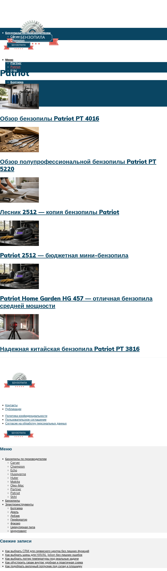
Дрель (14, 512)
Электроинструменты (20, 78)
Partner (15, 63)
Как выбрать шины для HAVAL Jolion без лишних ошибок (43, 555)
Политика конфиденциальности (26, 416)
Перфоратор (18, 519)
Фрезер (15, 523)
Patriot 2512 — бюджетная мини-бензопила (64, 255)
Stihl (13, 497)
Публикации (13, 409)
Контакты (11, 405)
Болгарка (16, 82)
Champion (17, 466)
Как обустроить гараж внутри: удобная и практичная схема (44, 562)
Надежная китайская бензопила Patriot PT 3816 (70, 348)
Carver (15, 36)
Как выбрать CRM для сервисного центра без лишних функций (47, 551)
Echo (13, 470)
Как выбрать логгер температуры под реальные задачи (42, 558)
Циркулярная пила (22, 527)
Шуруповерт (18, 531)
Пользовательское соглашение (25, 419)
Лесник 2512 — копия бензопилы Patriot (59, 212)
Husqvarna (18, 474)
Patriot (15, 67)
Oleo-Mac (17, 59)
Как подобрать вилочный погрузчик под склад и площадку (43, 566)
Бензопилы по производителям (27, 33)
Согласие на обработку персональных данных (36, 423)
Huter (14, 478)
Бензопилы (12, 500)
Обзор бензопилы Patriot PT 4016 (49, 118)
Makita (15, 55)
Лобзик (15, 516)
